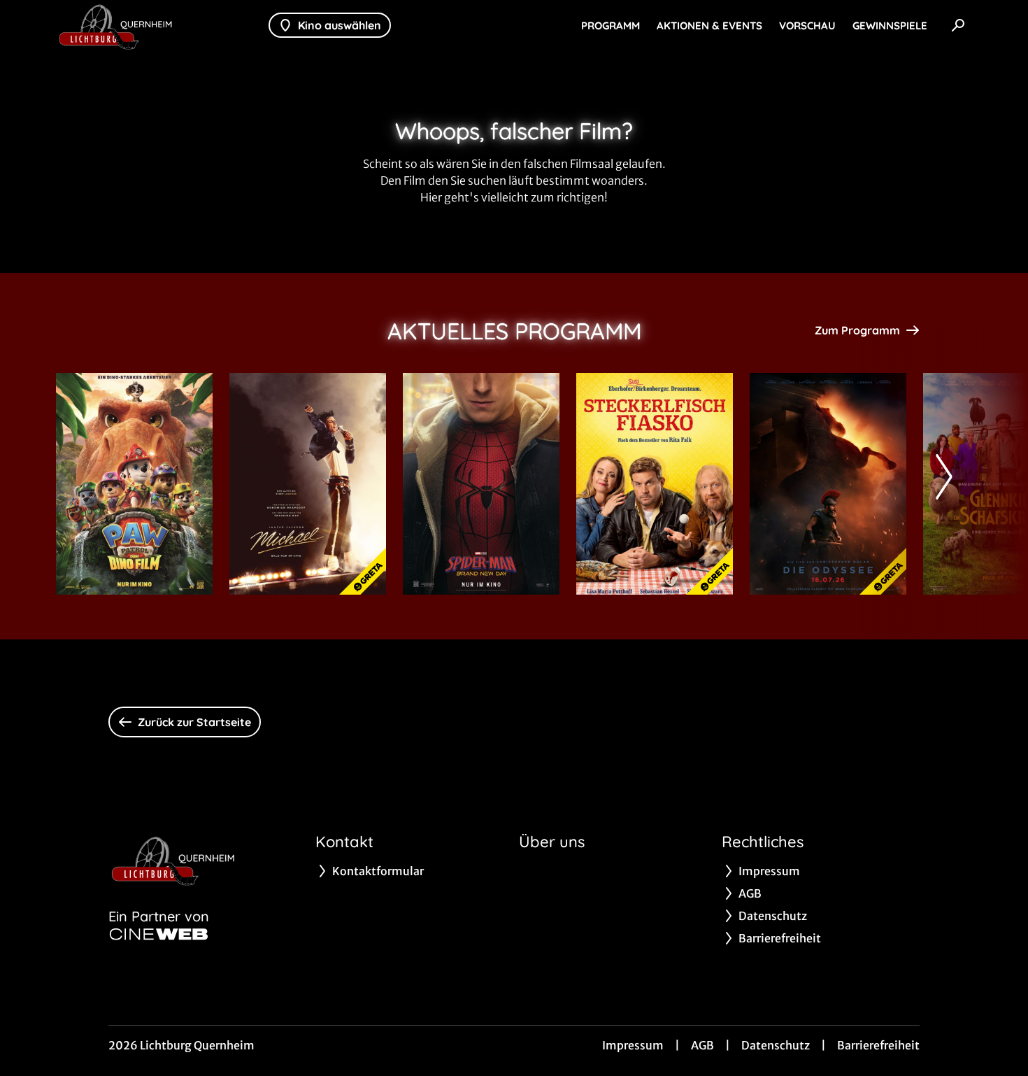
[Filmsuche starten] (958, 25)
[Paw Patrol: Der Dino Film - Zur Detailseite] (134, 484)
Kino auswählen (339, 25)
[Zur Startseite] (154, 25)
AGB (702, 1045)
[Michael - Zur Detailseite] (307, 484)
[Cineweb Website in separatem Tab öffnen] (158, 934)
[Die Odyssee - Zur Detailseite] (828, 484)
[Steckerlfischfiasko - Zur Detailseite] (654, 484)
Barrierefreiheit (878, 1045)
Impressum (633, 1045)
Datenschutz (775, 1045)
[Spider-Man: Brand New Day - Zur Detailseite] (481, 484)
